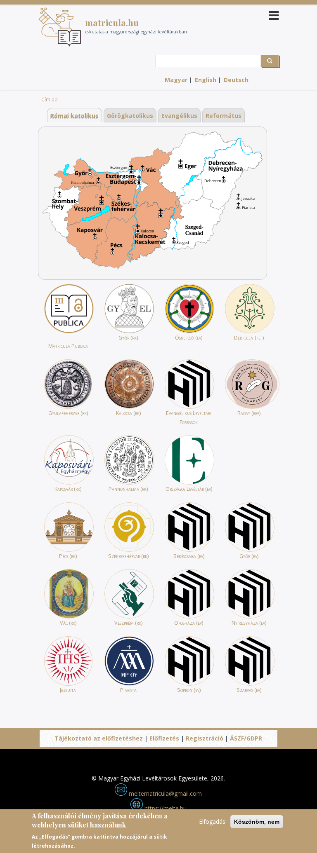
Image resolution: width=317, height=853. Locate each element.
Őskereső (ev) (188, 337)
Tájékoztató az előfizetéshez (98, 738)
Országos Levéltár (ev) (189, 488)
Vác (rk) (68, 622)
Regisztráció (204, 738)
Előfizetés (164, 738)
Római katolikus (74, 116)
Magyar (176, 80)
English (205, 80)
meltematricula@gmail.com (164, 793)
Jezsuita (68, 690)
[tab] (74, 115)
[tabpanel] (152, 203)
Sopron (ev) (189, 690)
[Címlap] (59, 27)
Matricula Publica (68, 345)
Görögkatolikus (130, 116)
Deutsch (236, 80)
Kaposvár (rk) (67, 488)
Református (223, 116)
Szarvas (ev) (249, 690)
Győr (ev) (248, 556)
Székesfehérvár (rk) (128, 556)
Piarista (128, 690)
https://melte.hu (165, 808)
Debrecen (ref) (249, 337)
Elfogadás (212, 821)
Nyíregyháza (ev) (249, 622)
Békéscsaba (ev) (188, 556)
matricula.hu (112, 22)
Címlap (49, 99)
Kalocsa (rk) (128, 413)
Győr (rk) (128, 337)
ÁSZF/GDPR (246, 738)
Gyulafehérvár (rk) (68, 413)
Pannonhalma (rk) (128, 488)
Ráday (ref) (248, 413)
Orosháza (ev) (188, 622)
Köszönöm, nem (256, 821)
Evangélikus (179, 116)
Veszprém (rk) (128, 622)
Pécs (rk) (68, 556)
